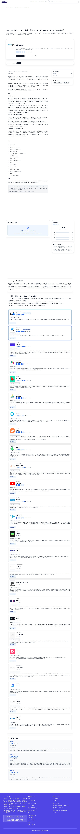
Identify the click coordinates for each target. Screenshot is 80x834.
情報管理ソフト (66, 82)
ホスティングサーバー (32, 819)
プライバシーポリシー (57, 803)
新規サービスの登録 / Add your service (60, 810)
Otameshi (11, 741)
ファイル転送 (30, 817)
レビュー (13, 63)
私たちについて (56, 798)
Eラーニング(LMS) (31, 800)
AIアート (29, 798)
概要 (8, 63)
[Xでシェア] (27, 56)
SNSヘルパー (12, 770)
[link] (40, 317)
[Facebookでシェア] (31, 56)
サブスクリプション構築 (32, 808)
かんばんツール (31, 805)
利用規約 (54, 800)
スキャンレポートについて (58, 807)
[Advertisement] (40, 18)
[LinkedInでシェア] (35, 56)
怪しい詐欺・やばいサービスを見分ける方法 (61, 805)
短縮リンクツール (31, 824)
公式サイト (20, 56)
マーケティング (31, 820)
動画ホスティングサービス (58, 82)
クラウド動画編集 (31, 807)
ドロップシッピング (31, 810)
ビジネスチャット (31, 814)
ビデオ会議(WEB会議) (32, 815)
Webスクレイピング (32, 802)
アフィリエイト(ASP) (32, 803)
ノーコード (30, 812)
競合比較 (18, 63)
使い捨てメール (31, 826)
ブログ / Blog (55, 808)
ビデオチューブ (12, 754)
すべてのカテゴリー (56, 812)
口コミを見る (12, 322)
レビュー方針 (55, 802)
